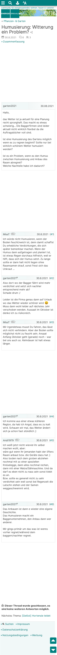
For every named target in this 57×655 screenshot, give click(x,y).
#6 (51, 504)
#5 (51, 440)
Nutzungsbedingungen (15, 635)
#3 (51, 322)
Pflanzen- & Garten (15, 21)
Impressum (23, 623)
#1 (52, 234)
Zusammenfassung (13, 41)
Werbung (37, 635)
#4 (51, 416)
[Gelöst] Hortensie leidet (36, 615)
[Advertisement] (28, 73)
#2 (51, 278)
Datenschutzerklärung (15, 629)
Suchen (9, 623)
